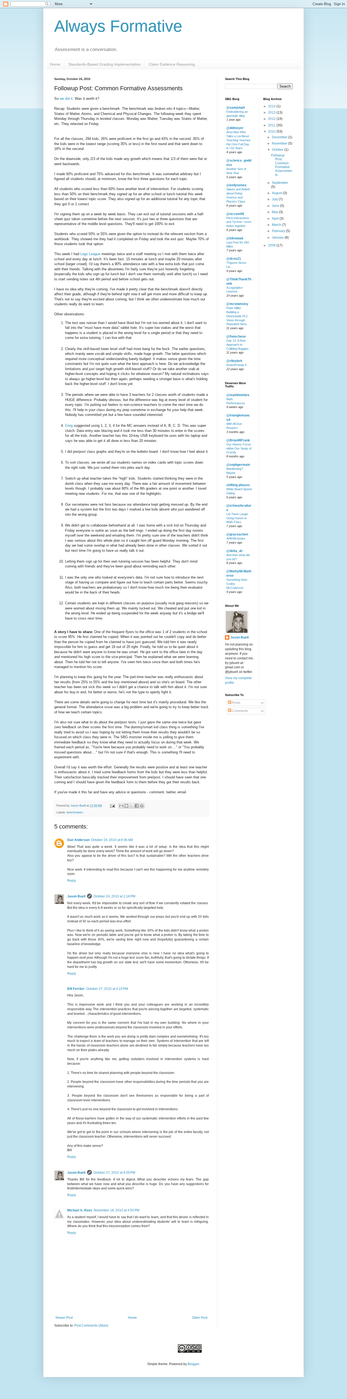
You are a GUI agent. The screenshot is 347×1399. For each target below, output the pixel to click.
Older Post (199, 1318)
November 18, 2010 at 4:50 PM (116, 1210)
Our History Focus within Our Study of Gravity (238, 448)
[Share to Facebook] (136, 805)
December (280, 137)
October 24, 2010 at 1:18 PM (114, 896)
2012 (272, 119)
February (279, 231)
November (280, 143)
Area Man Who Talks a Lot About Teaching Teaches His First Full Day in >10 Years (238, 140)
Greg (69, 425)
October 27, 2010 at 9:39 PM (114, 1173)
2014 (272, 106)
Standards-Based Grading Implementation (104, 64)
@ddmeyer (234, 128)
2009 (272, 245)
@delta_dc (234, 551)
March (277, 225)
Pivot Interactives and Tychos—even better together (238, 222)
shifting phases (238, 485)
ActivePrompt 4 (236, 365)
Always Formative (118, 26)
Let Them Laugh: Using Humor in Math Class (237, 518)
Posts (235, 703)
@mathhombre (237, 395)
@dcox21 (233, 259)
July (275, 199)
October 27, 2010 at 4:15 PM (107, 989)
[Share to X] (131, 805)
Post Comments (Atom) (91, 1325)
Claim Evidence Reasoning (172, 64)
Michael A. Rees (79, 1210)
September (280, 183)
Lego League (90, 254)
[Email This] (121, 805)
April (275, 218)
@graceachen (237, 534)
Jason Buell (76, 896)
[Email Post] (112, 805)
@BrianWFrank (238, 440)
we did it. (67, 99)
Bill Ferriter (76, 989)
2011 (272, 125)
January (278, 237)
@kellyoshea (236, 185)
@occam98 (235, 214)
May (275, 212)
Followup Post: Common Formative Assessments (281, 165)
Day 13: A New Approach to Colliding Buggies (237, 344)
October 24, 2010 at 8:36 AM (112, 840)
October (278, 150)
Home (55, 64)
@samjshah (235, 108)
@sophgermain (238, 465)
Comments (239, 711)
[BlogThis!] (126, 805)
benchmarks (75, 812)
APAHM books (235, 538)
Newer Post (64, 1318)
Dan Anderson (78, 840)
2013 (272, 112)
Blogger (193, 1364)
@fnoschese (236, 336)
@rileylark (234, 361)
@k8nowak (234, 238)
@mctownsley (237, 304)
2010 (272, 131)
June (276, 206)
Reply (71, 881)
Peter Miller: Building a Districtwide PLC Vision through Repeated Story (237, 316)
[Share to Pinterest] (141, 805)
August (277, 193)
